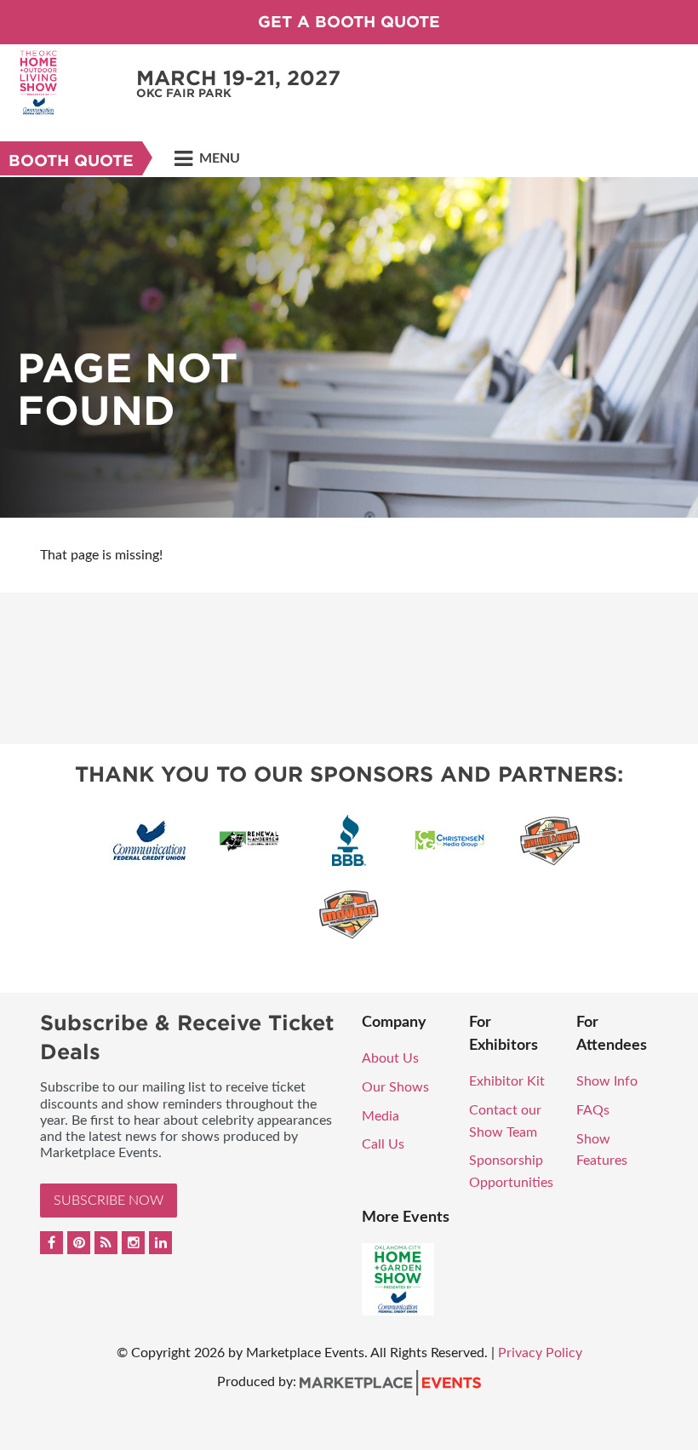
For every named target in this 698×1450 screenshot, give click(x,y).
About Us (390, 1058)
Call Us (383, 1144)
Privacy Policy (540, 1353)
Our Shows (395, 1087)
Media (380, 1116)
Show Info (607, 1081)
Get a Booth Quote (349, 22)
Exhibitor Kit (507, 1081)
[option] (349, 347)
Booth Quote (71, 160)
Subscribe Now (108, 1200)
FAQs (592, 1110)
